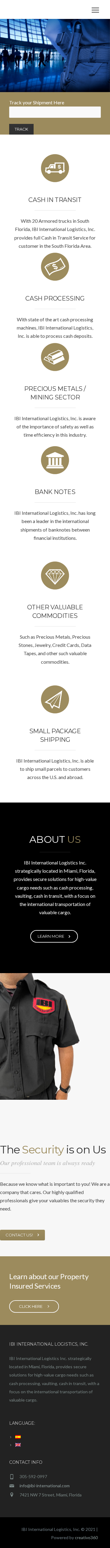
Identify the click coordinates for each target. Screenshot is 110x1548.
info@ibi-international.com (45, 1485)
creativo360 (86, 1537)
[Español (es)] (15, 1437)
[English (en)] (15, 1445)
